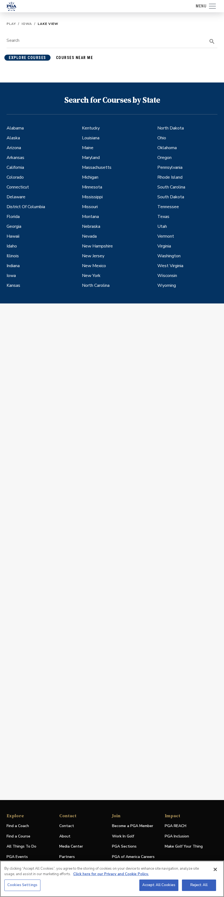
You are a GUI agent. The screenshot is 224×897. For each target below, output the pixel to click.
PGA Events (17, 856)
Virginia (164, 246)
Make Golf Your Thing (184, 846)
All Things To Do (21, 846)
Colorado (15, 177)
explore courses (27, 57)
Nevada (89, 236)
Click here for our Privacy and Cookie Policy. (111, 874)
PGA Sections (124, 846)
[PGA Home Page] (11, 6)
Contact (66, 825)
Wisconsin (167, 276)
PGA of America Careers (133, 857)
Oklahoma (167, 148)
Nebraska (91, 226)
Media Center (71, 846)
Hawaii (13, 236)
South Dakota (170, 197)
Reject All (199, 885)
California (15, 167)
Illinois (13, 256)
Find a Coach (18, 825)
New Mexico (94, 266)
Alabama (15, 128)
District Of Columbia (26, 207)
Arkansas (15, 158)
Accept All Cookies (158, 885)
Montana (90, 217)
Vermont (165, 236)
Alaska (13, 138)
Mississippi (92, 197)
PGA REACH (175, 826)
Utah (162, 226)
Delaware (16, 197)
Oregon (164, 158)
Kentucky (91, 128)
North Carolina (96, 285)
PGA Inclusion (177, 836)
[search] (212, 41)
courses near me (74, 57)
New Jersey (93, 256)
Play (11, 24)
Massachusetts (96, 167)
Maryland (91, 158)
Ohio (161, 138)
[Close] (215, 869)
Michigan (90, 177)
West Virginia (170, 266)
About (64, 836)
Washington (169, 256)
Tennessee (168, 207)
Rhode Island (169, 177)
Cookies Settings (22, 885)
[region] (112, 879)
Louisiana (90, 138)
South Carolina (171, 187)
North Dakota (170, 128)
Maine (87, 148)
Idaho (12, 246)
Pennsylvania (169, 167)
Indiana (13, 266)
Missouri (90, 207)
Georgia (14, 226)
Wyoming (166, 285)
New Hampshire (97, 246)
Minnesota (92, 187)
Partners (67, 856)
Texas (163, 217)
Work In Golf (123, 836)
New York (91, 276)
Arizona (14, 148)
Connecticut (18, 187)
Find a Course (18, 836)
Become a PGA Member (132, 825)
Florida (13, 217)
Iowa (27, 24)
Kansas (13, 285)
